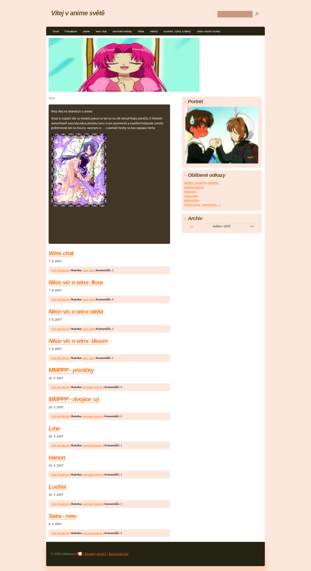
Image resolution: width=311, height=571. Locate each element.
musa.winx (191, 196)
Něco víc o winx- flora (76, 282)
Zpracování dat (118, 554)
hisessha (190, 191)
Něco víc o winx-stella (76, 311)
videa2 (154, 31)
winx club (101, 31)
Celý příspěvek (60, 270)
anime (86, 31)
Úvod (55, 31)
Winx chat (61, 253)
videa (141, 31)
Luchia (57, 486)
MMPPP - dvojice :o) (74, 399)
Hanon (57, 457)
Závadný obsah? (95, 554)
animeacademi (194, 187)
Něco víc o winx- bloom (78, 341)
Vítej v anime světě (77, 13)
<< (191, 226)
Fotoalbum (71, 31)
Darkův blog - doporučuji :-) (202, 204)
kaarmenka (191, 200)
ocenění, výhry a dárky (177, 31)
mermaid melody (122, 31)
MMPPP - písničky (71, 370)
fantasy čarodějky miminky (201, 183)
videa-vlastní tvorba (208, 31)
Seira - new (62, 516)
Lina (54, 428)
